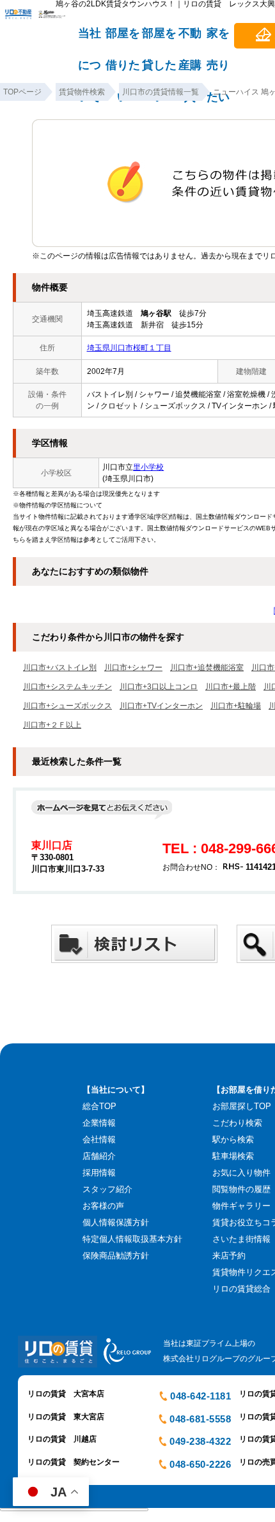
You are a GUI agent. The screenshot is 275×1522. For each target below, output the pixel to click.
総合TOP (99, 1106)
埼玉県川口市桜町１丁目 (129, 347)
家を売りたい (218, 39)
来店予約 (229, 1255)
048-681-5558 (200, 1419)
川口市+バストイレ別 (60, 667)
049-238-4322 (200, 1441)
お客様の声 (103, 1206)
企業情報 (99, 1123)
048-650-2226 (200, 1464)
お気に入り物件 (241, 1172)
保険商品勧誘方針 (115, 1255)
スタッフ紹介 (107, 1189)
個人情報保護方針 (115, 1222)
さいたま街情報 (241, 1239)
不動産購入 (189, 39)
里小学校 (148, 467)
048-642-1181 (200, 1396)
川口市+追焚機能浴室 (207, 667)
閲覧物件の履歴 (241, 1189)
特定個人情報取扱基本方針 (132, 1239)
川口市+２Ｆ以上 (52, 724)
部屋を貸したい (159, 39)
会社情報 (99, 1139)
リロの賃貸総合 (241, 1289)
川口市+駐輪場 (235, 705)
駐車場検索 (233, 1156)
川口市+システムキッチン (67, 686)
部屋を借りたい (123, 39)
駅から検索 (233, 1139)
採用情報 (99, 1172)
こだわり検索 (237, 1123)
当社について (89, 39)
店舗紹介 (99, 1156)
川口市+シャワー (133, 667)
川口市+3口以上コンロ (159, 686)
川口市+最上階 (230, 686)
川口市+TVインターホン (161, 705)
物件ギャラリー (241, 1206)
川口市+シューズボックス (67, 705)
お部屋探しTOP (241, 1106)
